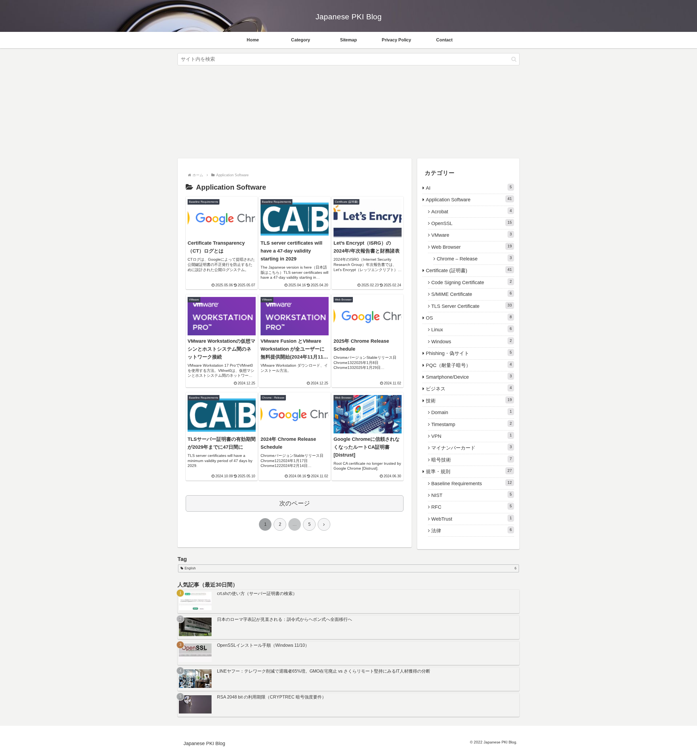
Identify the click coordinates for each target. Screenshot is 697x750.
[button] (514, 59)
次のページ (294, 503)
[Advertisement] (348, 113)
